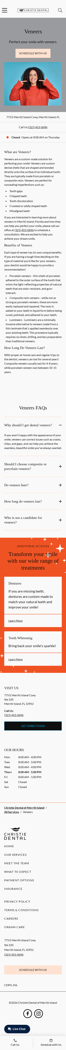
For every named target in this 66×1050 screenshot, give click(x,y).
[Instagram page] (38, 1013)
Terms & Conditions (21, 910)
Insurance (13, 888)
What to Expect (17, 871)
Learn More (15, 620)
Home (9, 846)
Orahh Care (14, 927)
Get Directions (33, 725)
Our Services (15, 854)
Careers (11, 918)
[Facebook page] (27, 1013)
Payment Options (19, 880)
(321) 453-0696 (37, 127)
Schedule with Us (33, 53)
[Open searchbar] (60, 10)
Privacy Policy (17, 901)
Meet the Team (16, 863)
